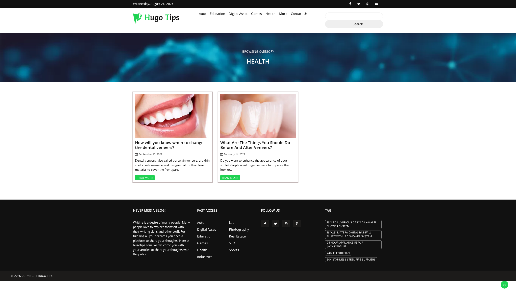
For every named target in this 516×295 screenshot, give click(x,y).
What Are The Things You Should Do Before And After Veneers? (255, 145)
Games (256, 14)
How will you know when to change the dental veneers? (169, 145)
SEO (232, 242)
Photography (238, 229)
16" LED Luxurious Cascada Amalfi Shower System (351, 224)
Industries (204, 255)
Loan (232, 222)
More (283, 14)
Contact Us (299, 14)
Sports (233, 249)
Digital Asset (238, 14)
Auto (202, 14)
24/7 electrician (338, 253)
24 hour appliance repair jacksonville (345, 244)
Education (217, 14)
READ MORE (145, 178)
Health (270, 14)
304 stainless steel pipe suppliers (351, 259)
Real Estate (236, 235)
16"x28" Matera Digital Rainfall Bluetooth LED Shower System (349, 234)
